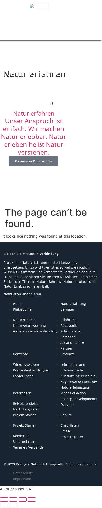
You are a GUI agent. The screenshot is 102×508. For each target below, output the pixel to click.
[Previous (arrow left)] (4, 506)
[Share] (23, 499)
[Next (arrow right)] (13, 506)
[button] (51, 103)
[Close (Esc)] (32, 499)
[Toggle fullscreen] (13, 499)
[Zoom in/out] (4, 499)
